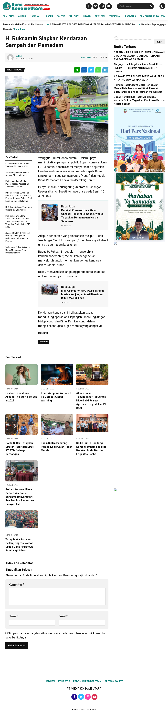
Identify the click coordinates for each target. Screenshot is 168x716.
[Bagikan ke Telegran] (105, 70)
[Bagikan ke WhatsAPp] (98, 70)
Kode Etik (64, 681)
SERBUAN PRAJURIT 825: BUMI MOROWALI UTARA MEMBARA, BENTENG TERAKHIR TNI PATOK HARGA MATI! (139, 56)
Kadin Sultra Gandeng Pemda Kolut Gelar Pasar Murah (56, 447)
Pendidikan (114, 16)
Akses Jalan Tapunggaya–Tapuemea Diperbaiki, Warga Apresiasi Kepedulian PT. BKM (91, 400)
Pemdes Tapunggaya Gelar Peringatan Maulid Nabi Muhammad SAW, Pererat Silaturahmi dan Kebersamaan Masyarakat (138, 88)
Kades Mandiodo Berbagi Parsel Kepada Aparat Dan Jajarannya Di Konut (17, 184)
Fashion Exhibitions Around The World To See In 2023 (21, 397)
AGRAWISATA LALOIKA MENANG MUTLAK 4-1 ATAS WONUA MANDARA (64, 24)
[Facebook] (88, 6)
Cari (116, 36)
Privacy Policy (114, 681)
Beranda (7, 29)
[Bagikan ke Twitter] (91, 70)
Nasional (35, 16)
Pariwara (130, 16)
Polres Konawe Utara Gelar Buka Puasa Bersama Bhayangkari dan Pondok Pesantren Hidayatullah (19, 497)
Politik (61, 16)
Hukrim (48, 16)
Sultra (22, 16)
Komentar (16, 584)
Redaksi (50, 681)
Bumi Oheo (8, 16)
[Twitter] (95, 6)
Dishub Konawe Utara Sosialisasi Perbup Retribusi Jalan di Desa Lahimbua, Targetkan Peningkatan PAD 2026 (18, 221)
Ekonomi (100, 16)
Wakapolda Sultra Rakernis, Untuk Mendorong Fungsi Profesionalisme (17, 250)
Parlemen (74, 16)
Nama (13, 616)
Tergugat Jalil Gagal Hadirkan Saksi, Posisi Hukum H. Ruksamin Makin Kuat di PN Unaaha (138, 68)
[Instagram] (101, 6)
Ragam (87, 16)
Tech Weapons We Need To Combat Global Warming (56, 397)
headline (44, 342)
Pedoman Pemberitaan (87, 681)
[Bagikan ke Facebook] (84, 70)
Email (63, 616)
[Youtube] (108, 6)
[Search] (151, 6)
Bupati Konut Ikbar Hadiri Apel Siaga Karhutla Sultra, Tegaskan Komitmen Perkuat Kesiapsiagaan (139, 100)
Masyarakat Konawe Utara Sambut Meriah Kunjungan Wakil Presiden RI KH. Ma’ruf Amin (82, 294)
